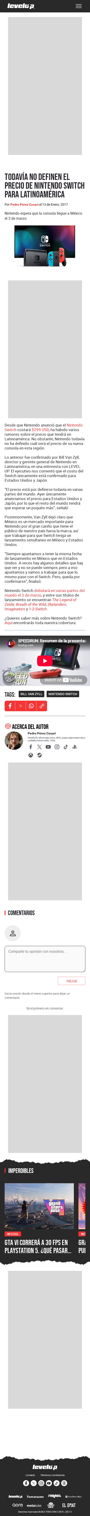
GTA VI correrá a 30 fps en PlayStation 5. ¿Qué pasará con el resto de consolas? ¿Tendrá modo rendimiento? (39, 1255)
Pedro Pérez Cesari (24, 204)
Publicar (71, 981)
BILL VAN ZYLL (31, 694)
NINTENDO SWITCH (62, 694)
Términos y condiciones (52, 1475)
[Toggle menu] (79, 6)
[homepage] (21, 6)
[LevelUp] (16, 1496)
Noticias (12, 1233)
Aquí (8, 622)
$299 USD (40, 429)
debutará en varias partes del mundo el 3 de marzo (45, 593)
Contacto (30, 1475)
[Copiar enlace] (41, 706)
